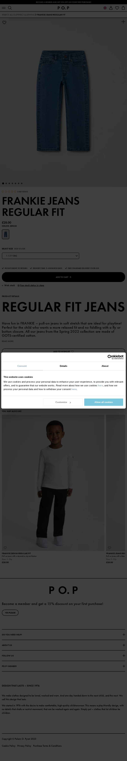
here (100, 385)
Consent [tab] (22, 366)
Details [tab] (63, 366)
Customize (61, 402)
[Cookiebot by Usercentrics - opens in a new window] (109, 357)
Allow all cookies (103, 402)
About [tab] (105, 366)
